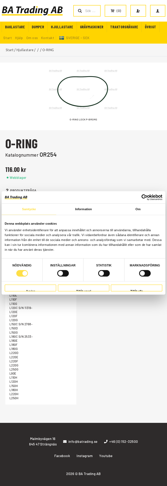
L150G (14, 332)
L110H (13, 377)
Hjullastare (62, 26)
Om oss (32, 38)
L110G (13, 304)
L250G (14, 369)
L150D (14, 328)
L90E (13, 373)
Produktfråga (23, 190)
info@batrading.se (83, 441)
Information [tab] (83, 209)
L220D (14, 353)
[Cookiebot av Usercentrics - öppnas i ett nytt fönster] (144, 197)
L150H (14, 386)
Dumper (38, 26)
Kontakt (47, 38)
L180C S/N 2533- (21, 336)
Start (7, 38)
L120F (14, 316)
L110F (13, 299)
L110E (13, 295)
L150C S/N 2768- (21, 324)
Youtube (105, 456)
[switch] (63, 273)
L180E (14, 340)
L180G (14, 349)
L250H (14, 398)
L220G (14, 365)
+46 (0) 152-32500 (123, 441)
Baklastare (15, 26)
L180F (14, 344)
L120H (14, 381)
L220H (14, 394)
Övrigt (150, 26)
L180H (14, 390)
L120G (14, 320)
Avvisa (30, 290)
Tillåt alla (136, 290)
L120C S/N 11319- (21, 308)
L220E (14, 357)
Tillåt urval (83, 290)
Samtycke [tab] (29, 209)
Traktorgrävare (124, 26)
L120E (14, 312)
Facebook (62, 456)
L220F (14, 361)
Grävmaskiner (92, 26)
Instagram (85, 456)
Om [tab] (138, 209)
